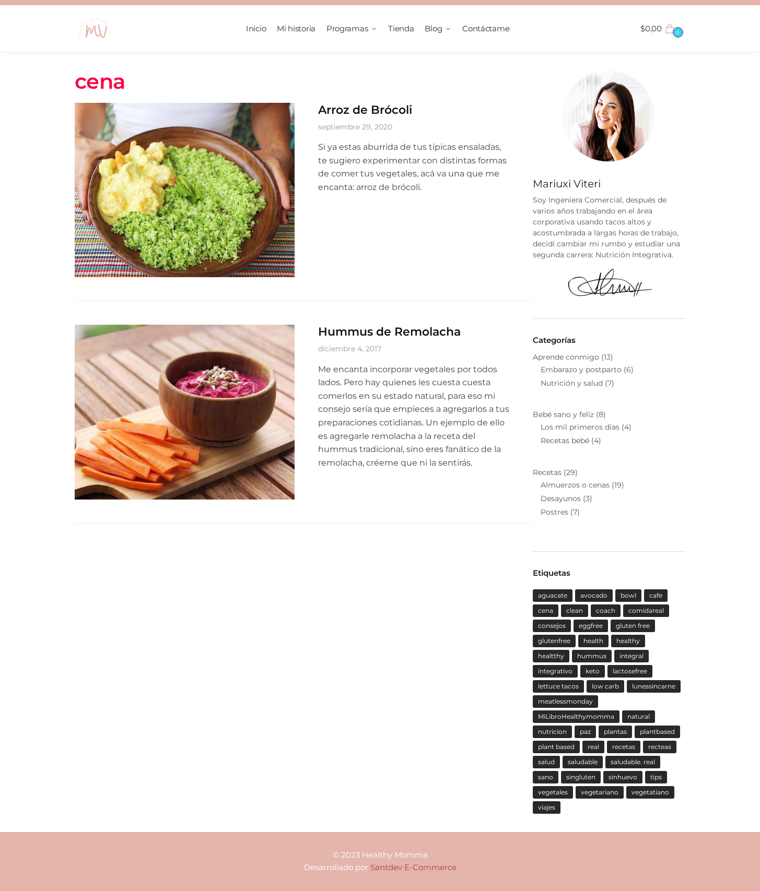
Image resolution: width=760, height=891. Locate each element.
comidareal (646, 610)
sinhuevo (623, 777)
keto (593, 671)
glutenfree (554, 641)
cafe (655, 595)
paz (585, 731)
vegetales (553, 792)
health (593, 641)
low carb (605, 686)
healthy (628, 641)
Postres (554, 512)
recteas (659, 747)
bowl (628, 595)
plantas (615, 731)
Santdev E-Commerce (413, 867)
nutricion (552, 731)
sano (545, 777)
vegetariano (599, 792)
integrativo (555, 671)
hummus (591, 656)
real (593, 747)
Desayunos (561, 498)
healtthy (551, 656)
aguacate (552, 595)
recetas (623, 747)
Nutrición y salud (572, 383)
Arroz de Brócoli (365, 110)
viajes (546, 807)
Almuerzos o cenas (575, 485)
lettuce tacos (558, 686)
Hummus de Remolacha (389, 332)
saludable (583, 762)
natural (638, 716)
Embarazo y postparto (581, 369)
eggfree (591, 625)
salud (546, 762)
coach (605, 610)
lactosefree (630, 671)
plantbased (657, 731)
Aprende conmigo (566, 357)
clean (574, 610)
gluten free (633, 625)
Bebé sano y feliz (563, 414)
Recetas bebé (565, 440)
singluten (580, 777)
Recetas (547, 472)
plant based (556, 747)
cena (545, 610)
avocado (593, 595)
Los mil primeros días (580, 427)
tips (656, 777)
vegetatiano (650, 792)
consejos (552, 625)
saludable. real (633, 762)
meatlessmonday (565, 701)
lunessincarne (653, 686)
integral (631, 656)
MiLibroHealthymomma (576, 716)
